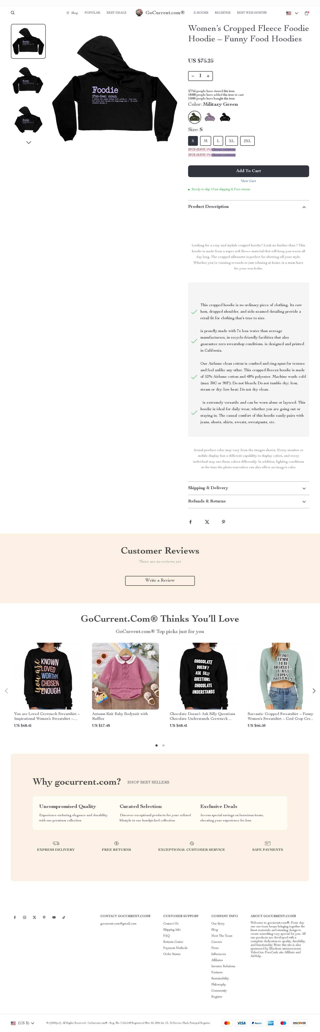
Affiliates (217, 960)
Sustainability (220, 978)
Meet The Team (221, 936)
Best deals (116, 13)
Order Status (171, 954)
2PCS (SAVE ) (200, 149)
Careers (216, 942)
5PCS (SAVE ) (200, 155)
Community (219, 990)
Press (215, 948)
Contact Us (171, 923)
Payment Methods (175, 948)
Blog (214, 929)
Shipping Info (172, 929)
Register (223, 13)
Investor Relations (223, 966)
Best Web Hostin (252, 13)
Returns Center (173, 942)
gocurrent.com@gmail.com (118, 923)
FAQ (166, 936)
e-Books (201, 13)
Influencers (218, 954)
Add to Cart (248, 171)
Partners (216, 972)
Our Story (218, 923)
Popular (92, 13)
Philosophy (218, 984)
